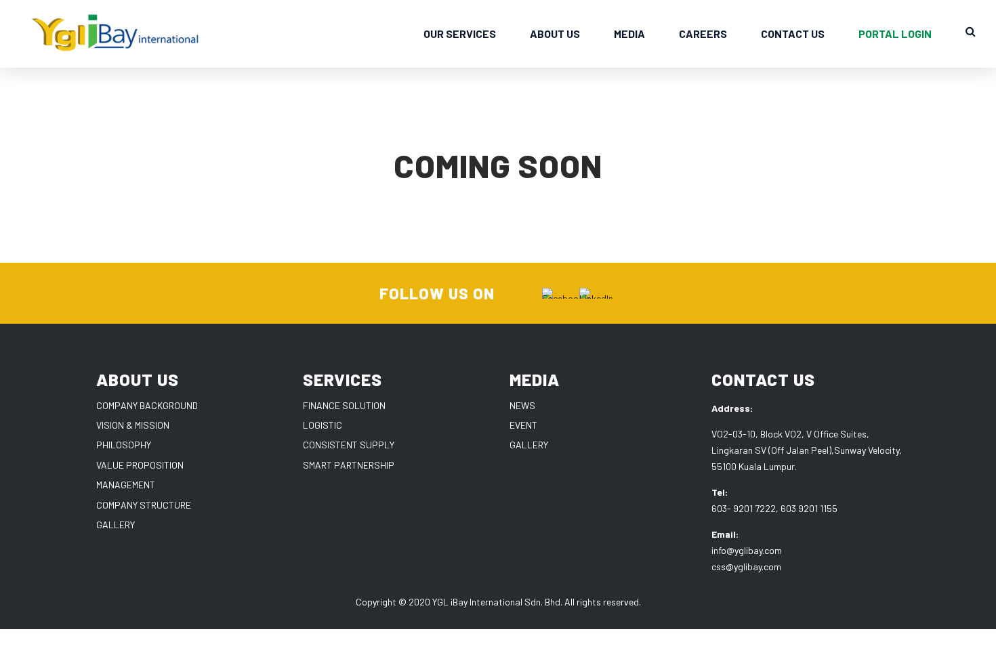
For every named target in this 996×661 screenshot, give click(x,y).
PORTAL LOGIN (895, 33)
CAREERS (703, 33)
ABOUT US (555, 33)
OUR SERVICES (459, 33)
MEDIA (629, 33)
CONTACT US (793, 33)
